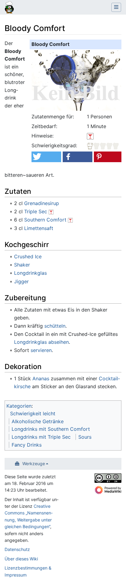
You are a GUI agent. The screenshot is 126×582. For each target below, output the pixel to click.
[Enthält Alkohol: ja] (90, 136)
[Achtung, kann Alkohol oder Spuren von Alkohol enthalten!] (51, 211)
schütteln (54, 326)
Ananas (40, 378)
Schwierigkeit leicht (32, 413)
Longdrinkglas (30, 273)
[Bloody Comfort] (77, 80)
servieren (41, 350)
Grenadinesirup (41, 203)
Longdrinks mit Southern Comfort (51, 429)
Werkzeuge (33, 463)
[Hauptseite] (9, 8)
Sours (84, 437)
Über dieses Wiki (21, 558)
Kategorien (18, 406)
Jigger (21, 281)
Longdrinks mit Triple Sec (41, 437)
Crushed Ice (28, 256)
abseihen (58, 342)
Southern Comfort (45, 220)
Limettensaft (38, 228)
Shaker (22, 265)
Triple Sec (35, 211)
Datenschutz (17, 549)
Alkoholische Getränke (38, 421)
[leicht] (103, 145)
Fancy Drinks (27, 445)
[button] (46, 157)
